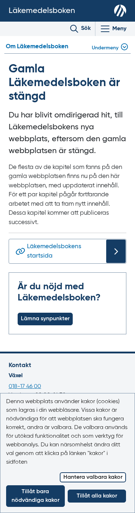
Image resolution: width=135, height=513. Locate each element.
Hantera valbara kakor (92, 477)
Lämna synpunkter (45, 319)
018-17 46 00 (25, 386)
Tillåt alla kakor (97, 496)
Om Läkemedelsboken (37, 47)
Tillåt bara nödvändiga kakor (35, 496)
